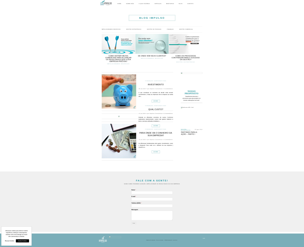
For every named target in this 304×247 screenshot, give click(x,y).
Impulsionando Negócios (111, 29)
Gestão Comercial (186, 29)
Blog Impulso (152, 18)
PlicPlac (175, 240)
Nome (133, 190)
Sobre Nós (130, 3)
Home (119, 3)
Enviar (134, 223)
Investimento (156, 84)
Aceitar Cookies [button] (22, 240)
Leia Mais (155, 151)
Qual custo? (155, 109)
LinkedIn (200, 3)
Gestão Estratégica (133, 29)
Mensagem (134, 209)
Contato (190, 3)
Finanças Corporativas (155, 105)
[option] (118, 49)
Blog (181, 3)
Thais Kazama (159, 240)
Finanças (170, 29)
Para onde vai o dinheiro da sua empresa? (155, 134)
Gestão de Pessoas (154, 29)
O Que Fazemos (144, 3)
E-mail (133, 196)
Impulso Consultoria (156, 88)
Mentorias (170, 3)
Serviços (158, 3)
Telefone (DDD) (136, 203)
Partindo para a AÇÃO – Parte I (189, 133)
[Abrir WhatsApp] (300, 243)
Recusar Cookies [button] (9, 240)
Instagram (202, 3)
